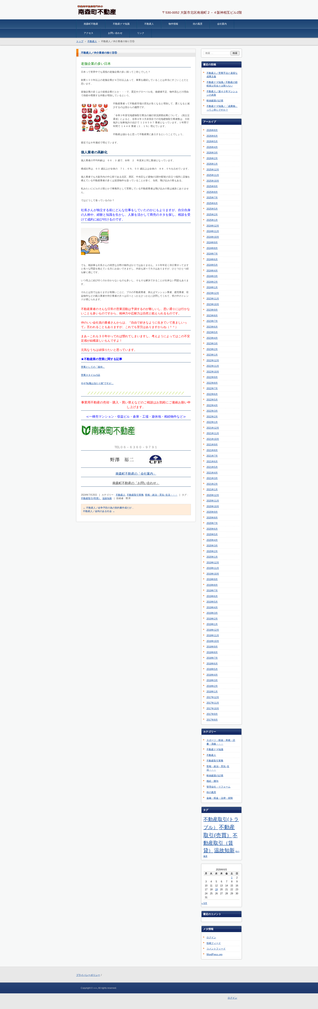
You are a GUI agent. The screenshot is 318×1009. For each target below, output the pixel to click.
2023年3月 (212, 343)
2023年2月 (212, 349)
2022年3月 (212, 411)
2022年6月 (212, 394)
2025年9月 (212, 186)
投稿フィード (213, 943)
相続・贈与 (212, 781)
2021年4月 (212, 472)
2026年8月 (212, 130)
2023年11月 (212, 298)
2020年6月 (212, 529)
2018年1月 (212, 691)
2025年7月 (212, 197)
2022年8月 (212, 383)
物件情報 (173, 23)
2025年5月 (212, 208)
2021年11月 (212, 433)
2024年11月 (212, 231)
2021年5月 (212, 467)
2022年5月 (212, 399)
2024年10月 (212, 237)
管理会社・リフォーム (218, 786)
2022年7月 (212, 388)
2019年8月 (212, 585)
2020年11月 (212, 500)
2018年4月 (212, 674)
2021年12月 (212, 427)
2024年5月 (212, 265)
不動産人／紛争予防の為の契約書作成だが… (108, 507)
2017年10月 (212, 708)
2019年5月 (212, 601)
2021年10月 (212, 439)
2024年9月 (212, 242)
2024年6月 (212, 259)
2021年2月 (212, 484)
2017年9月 (212, 714)
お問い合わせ (115, 33)
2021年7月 (212, 455)
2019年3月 (212, 613)
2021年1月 (212, 489)
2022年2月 (212, 416)
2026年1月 (212, 164)
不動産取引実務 (135, 494)
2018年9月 (212, 646)
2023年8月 (212, 315)
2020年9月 (212, 512)
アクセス (88, 33)
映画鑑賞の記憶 (214, 100)
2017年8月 (212, 719)
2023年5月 (212, 332)
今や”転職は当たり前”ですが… (97, 383)
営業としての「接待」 (93, 367)
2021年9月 (212, 444)
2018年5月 (212, 669)
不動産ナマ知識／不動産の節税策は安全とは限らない (222, 84)
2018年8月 (212, 652)
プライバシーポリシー (88, 975)
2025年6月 (212, 203)
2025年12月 (212, 169)
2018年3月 (212, 680)
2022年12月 (212, 360)
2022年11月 (212, 366)
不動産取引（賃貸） (220, 843)
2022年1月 (212, 422)
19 (216, 889)
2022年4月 (212, 405)
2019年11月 (212, 568)
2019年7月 (212, 590)
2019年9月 (212, 579)
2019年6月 (212, 596)
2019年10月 (212, 573)
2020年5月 (212, 534)
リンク (140, 33)
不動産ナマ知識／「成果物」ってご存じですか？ (222, 108)
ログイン (211, 937)
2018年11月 (212, 635)
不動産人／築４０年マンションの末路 (222, 93)
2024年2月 (212, 282)
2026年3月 (212, 152)
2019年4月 (212, 607)
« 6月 (204, 903)
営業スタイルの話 (90, 375)
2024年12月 (212, 225)
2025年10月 (212, 180)
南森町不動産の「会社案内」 (136, 473)
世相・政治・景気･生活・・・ (161, 494)
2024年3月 (212, 276)
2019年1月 (212, 624)
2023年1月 (212, 354)
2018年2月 (212, 686)
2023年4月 (212, 338)
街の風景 (197, 23)
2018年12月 (212, 630)
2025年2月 (212, 214)
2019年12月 (212, 562)
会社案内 (222, 23)
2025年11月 (212, 175)
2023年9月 (212, 309)
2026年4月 (212, 147)
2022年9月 (212, 377)
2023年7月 (212, 321)
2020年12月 (212, 495)
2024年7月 (212, 253)
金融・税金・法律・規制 (219, 798)
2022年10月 (212, 371)
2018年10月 (212, 641)
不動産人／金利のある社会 (99, 511)
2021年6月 (212, 461)
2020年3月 (212, 545)
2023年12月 (212, 293)
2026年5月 (212, 141)
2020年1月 (212, 556)
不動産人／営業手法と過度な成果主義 (222, 75)
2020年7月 (212, 523)
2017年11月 (212, 702)
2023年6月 (212, 326)
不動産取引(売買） (91, 498)
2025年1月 (212, 220)
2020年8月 (212, 517)
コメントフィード (216, 948)
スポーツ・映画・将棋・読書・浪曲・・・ (220, 742)
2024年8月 (212, 248)
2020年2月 (212, 551)
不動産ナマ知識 (121, 23)
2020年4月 (212, 540)
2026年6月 (212, 136)
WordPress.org (214, 954)
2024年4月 (212, 270)
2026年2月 (212, 158)
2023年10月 (212, 304)
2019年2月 (212, 618)
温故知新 (107, 498)
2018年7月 (212, 658)
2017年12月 (212, 697)
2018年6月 (212, 663)
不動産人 (149, 23)
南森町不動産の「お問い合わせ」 (135, 483)
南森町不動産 (91, 23)
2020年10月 (212, 506)
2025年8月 (212, 192)
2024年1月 (212, 287)
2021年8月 (212, 450)
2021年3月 (212, 478)
